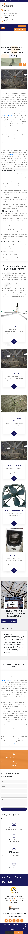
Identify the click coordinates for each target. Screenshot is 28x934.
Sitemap (6, 900)
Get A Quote (21, 26)
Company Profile (16, 896)
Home (7, 896)
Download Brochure (19, 29)
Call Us (9, 932)
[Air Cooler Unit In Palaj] (14, 571)
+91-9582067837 (8, 19)
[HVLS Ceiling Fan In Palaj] (14, 387)
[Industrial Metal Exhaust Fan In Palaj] (14, 524)
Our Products (8, 898)
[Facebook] (6, 920)
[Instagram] (21, 920)
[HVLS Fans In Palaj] (14, 342)
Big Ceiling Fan (8, 115)
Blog (12, 900)
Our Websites (13, 903)
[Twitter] (10, 920)
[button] (2, 37)
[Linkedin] (17, 920)
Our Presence (19, 898)
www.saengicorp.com (14, 869)
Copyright (4, 924)
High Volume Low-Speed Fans (12, 743)
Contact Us (20, 900)
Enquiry (18, 932)
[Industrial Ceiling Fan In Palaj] (14, 479)
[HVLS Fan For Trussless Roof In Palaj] (14, 434)
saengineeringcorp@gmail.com (12, 22)
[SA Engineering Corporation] (7, 5)
